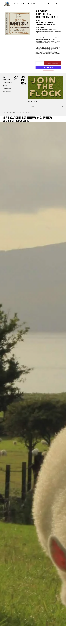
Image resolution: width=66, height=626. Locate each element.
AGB (3, 86)
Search (4, 83)
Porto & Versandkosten (7, 82)
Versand (21, 114)
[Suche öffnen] (56, 4)
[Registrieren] (62, 107)
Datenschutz (5, 89)
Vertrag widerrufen (7, 91)
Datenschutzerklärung (13, 114)
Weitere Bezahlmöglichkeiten (48, 70)
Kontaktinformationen (32, 114)
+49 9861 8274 (23, 80)
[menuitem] (45, 4)
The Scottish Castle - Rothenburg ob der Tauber (14, 112)
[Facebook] (62, 113)
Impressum (5, 85)
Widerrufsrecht (5, 114)
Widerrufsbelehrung (7, 88)
